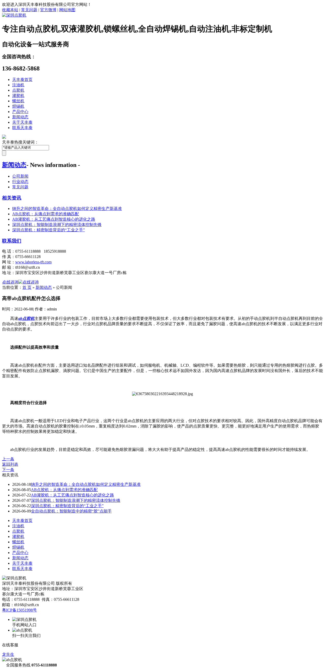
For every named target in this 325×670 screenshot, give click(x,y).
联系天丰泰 (22, 127)
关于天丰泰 (22, 122)
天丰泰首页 (22, 79)
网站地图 (67, 10)
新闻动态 (20, 117)
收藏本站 (10, 10)
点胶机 (18, 90)
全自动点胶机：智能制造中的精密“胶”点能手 (71, 511)
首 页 (26, 287)
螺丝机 (18, 101)
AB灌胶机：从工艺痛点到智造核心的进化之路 (53, 219)
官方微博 (48, 10)
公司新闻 (20, 176)
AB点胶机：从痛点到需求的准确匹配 (45, 214)
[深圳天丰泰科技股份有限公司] (14, 15)
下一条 (8, 469)
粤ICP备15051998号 (19, 610)
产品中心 (20, 111)
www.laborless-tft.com (33, 262)
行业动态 (20, 181)
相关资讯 (11, 198)
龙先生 (8, 654)
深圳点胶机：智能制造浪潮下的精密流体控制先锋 (57, 224)
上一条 (8, 459)
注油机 (18, 85)
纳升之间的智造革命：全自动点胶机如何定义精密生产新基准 (67, 208)
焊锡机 (18, 106)
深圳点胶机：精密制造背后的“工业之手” (48, 230)
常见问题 (29, 10)
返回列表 (10, 464)
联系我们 (11, 241)
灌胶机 (18, 95)
